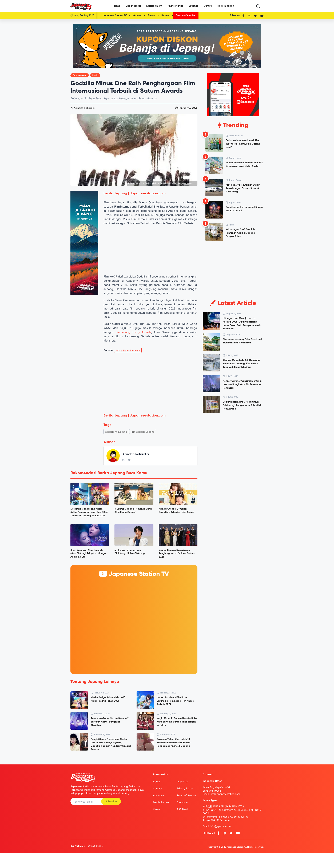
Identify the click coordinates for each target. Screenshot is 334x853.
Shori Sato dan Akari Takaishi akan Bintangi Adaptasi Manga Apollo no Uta (88, 553)
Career (157, 809)
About (156, 781)
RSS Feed (182, 809)
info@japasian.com (220, 826)
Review (165, 15)
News (117, 6)
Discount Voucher (186, 15)
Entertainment (154, 6)
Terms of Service (186, 795)
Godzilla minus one (116, 431)
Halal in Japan (225, 6)
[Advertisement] (150, 381)
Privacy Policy (185, 788)
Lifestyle (193, 6)
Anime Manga (175, 6)
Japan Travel (133, 6)
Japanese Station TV (115, 15)
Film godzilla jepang (142, 431)
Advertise (158, 795)
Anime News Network (128, 350)
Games (137, 15)
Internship (182, 781)
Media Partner (161, 802)
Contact (157, 788)
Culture (208, 6)
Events (151, 15)
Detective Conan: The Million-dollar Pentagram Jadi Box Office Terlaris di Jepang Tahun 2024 (89, 512)
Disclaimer (182, 802)
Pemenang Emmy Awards (134, 332)
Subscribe (111, 801)
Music (95, 75)
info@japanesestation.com (225, 793)
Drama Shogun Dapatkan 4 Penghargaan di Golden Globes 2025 (177, 553)
